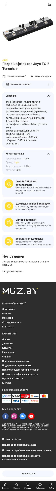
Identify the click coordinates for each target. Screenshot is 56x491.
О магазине (8, 309)
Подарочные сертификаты (17, 365)
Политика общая (11, 439)
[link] (5, 4)
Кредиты (7, 348)
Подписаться (28, 473)
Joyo (5, 60)
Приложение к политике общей (19, 445)
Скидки (6, 356)
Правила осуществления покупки (20, 369)
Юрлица (6, 382)
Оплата (6, 339)
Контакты (7, 326)
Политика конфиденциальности (20, 374)
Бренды (6, 313)
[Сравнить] (49, 4)
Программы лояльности (15, 361)
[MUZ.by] (20, 293)
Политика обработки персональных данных (26, 450)
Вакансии (7, 318)
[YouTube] (31, 416)
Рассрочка (8, 352)
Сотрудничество (11, 322)
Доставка (7, 343)
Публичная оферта (12, 378)
